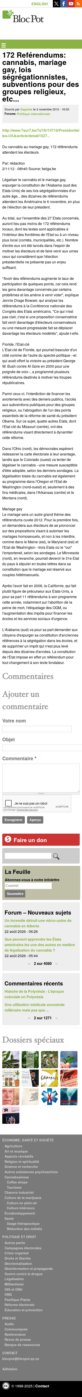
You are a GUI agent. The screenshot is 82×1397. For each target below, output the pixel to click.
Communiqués (16, 1329)
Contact (42, 1386)
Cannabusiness (17, 1177)
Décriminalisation (18, 1263)
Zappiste (26, 109)
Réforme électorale (19, 1304)
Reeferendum (15, 1334)
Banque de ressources (22, 1344)
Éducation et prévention (24, 1310)
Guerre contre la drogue (24, 1273)
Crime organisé (17, 1253)
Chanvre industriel (19, 1192)
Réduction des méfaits (24, 1228)
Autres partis (15, 1242)
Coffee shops (17, 1182)
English (39, 3)
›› (56, 963)
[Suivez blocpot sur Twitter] (56, 5)
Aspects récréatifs (19, 1156)
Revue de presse (18, 1339)
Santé (9, 1218)
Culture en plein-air (22, 1203)
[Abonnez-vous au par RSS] (78, 5)
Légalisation (14, 1279)
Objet (8, 739)
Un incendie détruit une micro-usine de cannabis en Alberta (38, 923)
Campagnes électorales (23, 1248)
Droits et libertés (18, 1258)
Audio (9, 1324)
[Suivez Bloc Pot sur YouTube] (71, 5)
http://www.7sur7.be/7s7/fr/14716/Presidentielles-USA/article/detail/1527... (40, 133)
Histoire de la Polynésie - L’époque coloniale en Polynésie (34, 994)
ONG (8, 1294)
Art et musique (16, 1151)
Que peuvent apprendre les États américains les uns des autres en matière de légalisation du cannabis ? (40, 945)
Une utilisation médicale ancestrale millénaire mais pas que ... (35, 1007)
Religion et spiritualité (22, 1161)
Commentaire (19, 758)
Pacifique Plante (17, 1299)
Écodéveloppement (20, 1213)
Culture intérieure (21, 1208)
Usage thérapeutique (23, 1223)
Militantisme (14, 1284)
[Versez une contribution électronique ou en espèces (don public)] (8, 841)
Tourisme (14, 1187)
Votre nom (14, 720)
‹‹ (29, 963)
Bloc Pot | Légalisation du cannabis (23, 15)
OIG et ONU (13, 1289)
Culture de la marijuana (23, 1197)
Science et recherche (21, 1166)
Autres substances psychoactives (31, 1172)
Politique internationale (33, 114)
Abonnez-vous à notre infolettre (32, 879)
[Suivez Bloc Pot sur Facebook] (63, 5)
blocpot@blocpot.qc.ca (20, 1358)
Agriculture (13, 1146)
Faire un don (30, 840)
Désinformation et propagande (29, 1268)
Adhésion (9, 1369)
